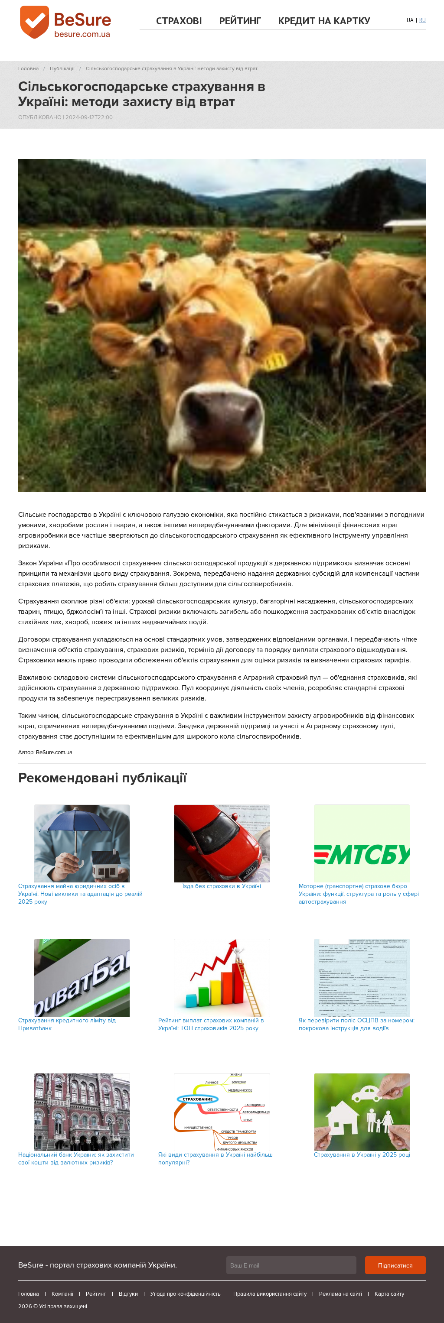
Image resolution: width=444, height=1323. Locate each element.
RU (422, 20)
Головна (28, 1294)
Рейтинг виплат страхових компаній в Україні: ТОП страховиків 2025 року (211, 1024)
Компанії (62, 1294)
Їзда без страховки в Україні (222, 886)
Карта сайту (389, 1294)
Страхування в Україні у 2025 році (362, 1154)
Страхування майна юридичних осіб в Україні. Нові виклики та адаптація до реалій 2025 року (80, 893)
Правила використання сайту (270, 1294)
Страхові (179, 20)
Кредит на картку (324, 20)
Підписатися (395, 1265)
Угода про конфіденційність (185, 1294)
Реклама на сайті (340, 1294)
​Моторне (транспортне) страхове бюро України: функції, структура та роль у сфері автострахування (359, 893)
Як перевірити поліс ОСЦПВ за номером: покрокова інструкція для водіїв (357, 1024)
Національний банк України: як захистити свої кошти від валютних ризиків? (76, 1158)
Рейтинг (240, 20)
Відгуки (128, 1294)
